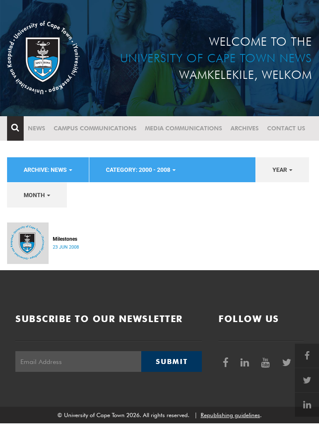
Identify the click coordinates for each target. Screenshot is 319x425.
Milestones (65, 239)
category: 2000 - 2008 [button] (139, 169)
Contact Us (286, 128)
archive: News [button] (46, 169)
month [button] (35, 195)
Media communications (183, 128)
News (36, 128)
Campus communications (95, 128)
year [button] (280, 169)
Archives (245, 128)
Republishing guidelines (230, 415)
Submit (171, 361)
